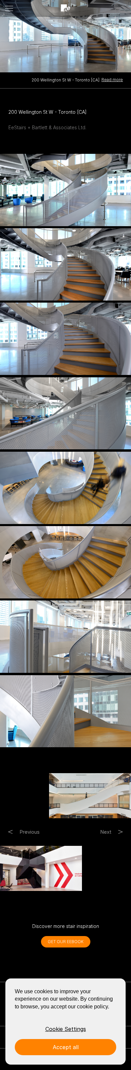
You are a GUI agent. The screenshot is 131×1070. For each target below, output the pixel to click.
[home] (65, 8)
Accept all (66, 1047)
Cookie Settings (65, 1029)
